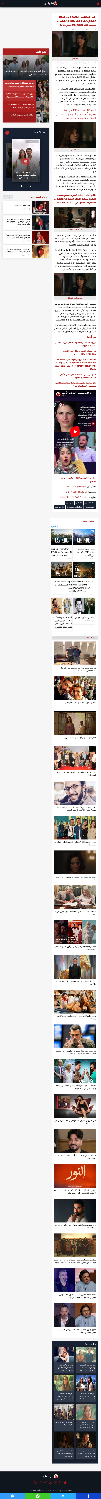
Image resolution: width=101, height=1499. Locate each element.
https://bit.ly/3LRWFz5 (70, 497)
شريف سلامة (89, 507)
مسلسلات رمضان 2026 (74, 507)
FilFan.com (67, 1490)
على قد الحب (59, 507)
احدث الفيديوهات (28, 197)
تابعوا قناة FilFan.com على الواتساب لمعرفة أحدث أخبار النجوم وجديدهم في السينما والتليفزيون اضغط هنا (76, 114)
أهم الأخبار (40, 51)
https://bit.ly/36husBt (77, 486)
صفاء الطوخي (89, 503)
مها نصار (79, 503)
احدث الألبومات (39, 132)
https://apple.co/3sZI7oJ (77, 492)
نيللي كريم (69, 503)
